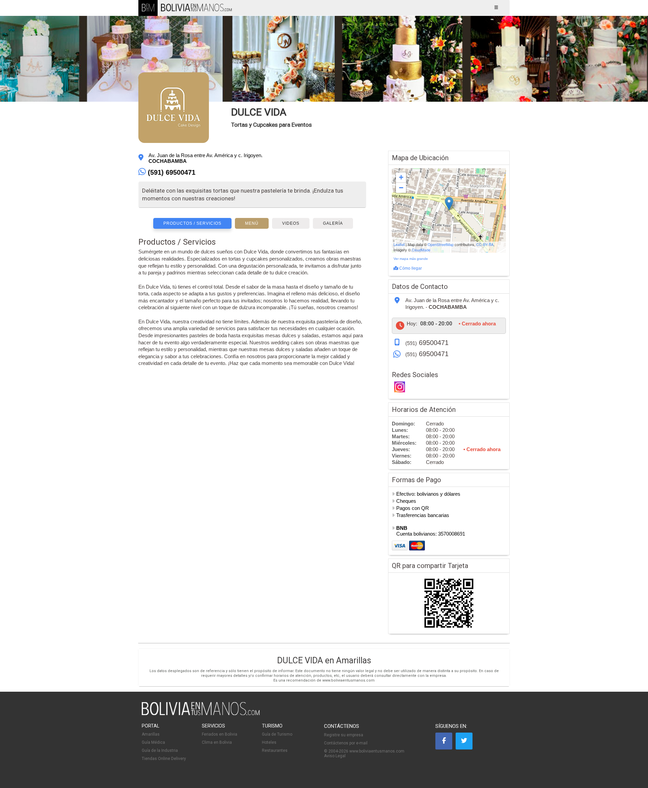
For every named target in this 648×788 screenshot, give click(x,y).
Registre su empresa (343, 735)
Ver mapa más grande (411, 259)
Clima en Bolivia (217, 742)
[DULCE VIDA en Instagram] (400, 387)
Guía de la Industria (160, 750)
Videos (290, 223)
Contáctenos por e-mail (346, 743)
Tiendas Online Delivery (164, 758)
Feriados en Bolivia (219, 734)
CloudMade (421, 249)
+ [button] (401, 177)
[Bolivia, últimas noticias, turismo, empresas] (201, 714)
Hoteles (269, 742)
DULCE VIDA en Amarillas (324, 660)
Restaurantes (275, 750)
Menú (252, 223)
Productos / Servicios (192, 223)
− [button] (401, 187)
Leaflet (399, 244)
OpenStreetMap (441, 244)
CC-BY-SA (484, 244)
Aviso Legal (335, 756)
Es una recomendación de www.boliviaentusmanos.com (324, 680)
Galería (333, 223)
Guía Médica (153, 742)
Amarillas (151, 734)
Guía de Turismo (277, 734)
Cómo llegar (410, 268)
